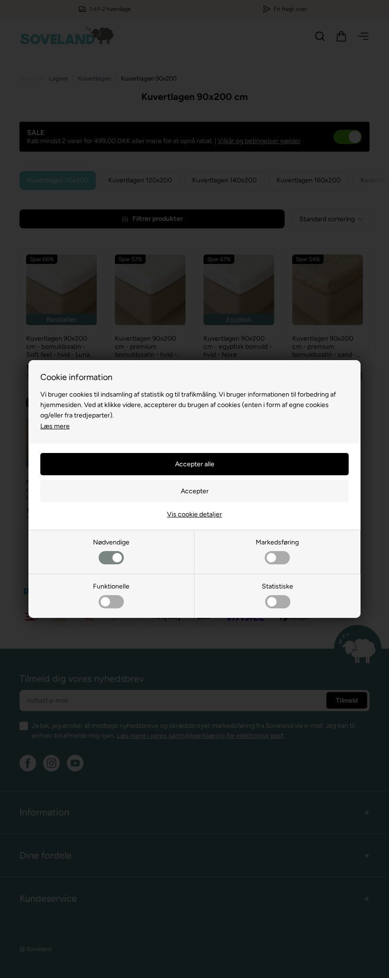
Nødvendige (111, 542)
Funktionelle (111, 586)
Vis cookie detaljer (194, 514)
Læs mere (55, 426)
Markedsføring (277, 542)
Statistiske (277, 586)
